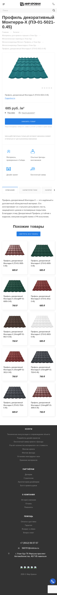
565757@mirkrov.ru (30, 548)
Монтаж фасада (28, 453)
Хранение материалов (28, 460)
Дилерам (28, 474)
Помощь (28, 516)
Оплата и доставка (28, 522)
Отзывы (28, 504)
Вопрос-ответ (28, 533)
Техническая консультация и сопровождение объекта (28, 434)
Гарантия (28, 525)
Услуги (28, 429)
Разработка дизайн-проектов (28, 438)
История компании (28, 500)
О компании (28, 495)
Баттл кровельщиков (28, 486)
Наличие (49, 190)
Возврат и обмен (28, 529)
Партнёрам (28, 469)
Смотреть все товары (28, 234)
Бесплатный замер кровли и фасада (28, 442)
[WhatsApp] (35, 568)
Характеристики (30, 190)
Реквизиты (28, 507)
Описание (10, 190)
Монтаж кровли (28, 449)
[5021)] (28, 67)
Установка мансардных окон (28, 456)
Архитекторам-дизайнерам (28, 482)
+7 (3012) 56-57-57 (29, 543)
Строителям (28, 478)
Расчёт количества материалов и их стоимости (28, 445)
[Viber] (32, 568)
